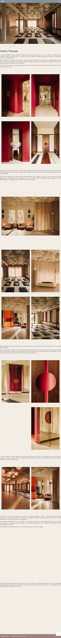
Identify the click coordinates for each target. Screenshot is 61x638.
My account (22, 636)
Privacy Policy (5, 636)
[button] (2, 1)
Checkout (14, 636)
